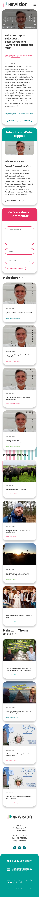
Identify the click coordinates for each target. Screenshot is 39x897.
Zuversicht (22, 113)
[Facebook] (14, 848)
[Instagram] (19, 848)
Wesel (29, 55)
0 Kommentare (15, 57)
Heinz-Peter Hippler (21, 55)
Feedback (26, 120)
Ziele (31, 113)
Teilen (13, 120)
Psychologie (8, 113)
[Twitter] (24, 848)
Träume (27, 113)
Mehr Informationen (14, 200)
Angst (11, 95)
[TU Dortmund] (19, 881)
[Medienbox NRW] (19, 861)
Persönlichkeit (9, 115)
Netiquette (19, 889)
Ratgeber (15, 113)
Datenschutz (6, 889)
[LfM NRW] (19, 871)
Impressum (33, 889)
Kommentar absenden (15, 268)
